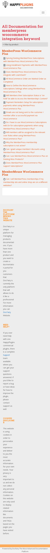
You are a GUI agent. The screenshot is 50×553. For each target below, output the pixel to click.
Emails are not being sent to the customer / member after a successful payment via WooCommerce (23, 115)
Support (6, 355)
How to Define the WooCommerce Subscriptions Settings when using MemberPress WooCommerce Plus (24, 88)
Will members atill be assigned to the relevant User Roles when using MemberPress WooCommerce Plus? (24, 135)
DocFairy (7, 312)
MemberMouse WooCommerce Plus (22, 173)
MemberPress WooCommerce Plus (21, 52)
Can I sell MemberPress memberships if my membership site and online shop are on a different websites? (25, 182)
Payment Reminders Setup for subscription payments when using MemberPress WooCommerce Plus (23, 105)
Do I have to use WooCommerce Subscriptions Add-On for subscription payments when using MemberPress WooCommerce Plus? (25, 125)
